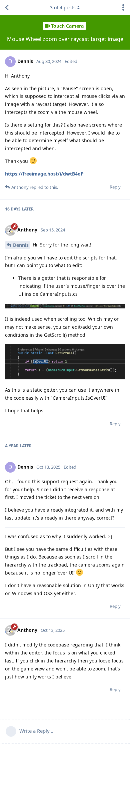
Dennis (21, 245)
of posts (63, 7)
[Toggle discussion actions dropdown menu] (123, 7)
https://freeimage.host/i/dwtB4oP (44, 174)
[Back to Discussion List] (6, 7)
